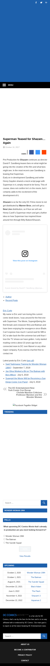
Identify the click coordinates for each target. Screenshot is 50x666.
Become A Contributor (25, 650)
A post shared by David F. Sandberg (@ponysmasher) (27, 288)
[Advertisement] (25, 53)
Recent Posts (12, 300)
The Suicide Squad (13, 543)
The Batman (11, 539)
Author (9, 297)
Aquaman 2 (36, 600)
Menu (10, 85)
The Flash (36, 591)
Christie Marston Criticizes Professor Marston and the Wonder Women (29, 394)
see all (30, 361)
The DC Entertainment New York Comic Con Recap (21, 389)
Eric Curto (7, 311)
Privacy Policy (25, 655)
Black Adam (36, 586)
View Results (25, 556)
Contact (25, 661)
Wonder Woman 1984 (15, 536)
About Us (25, 644)
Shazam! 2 (36, 596)
